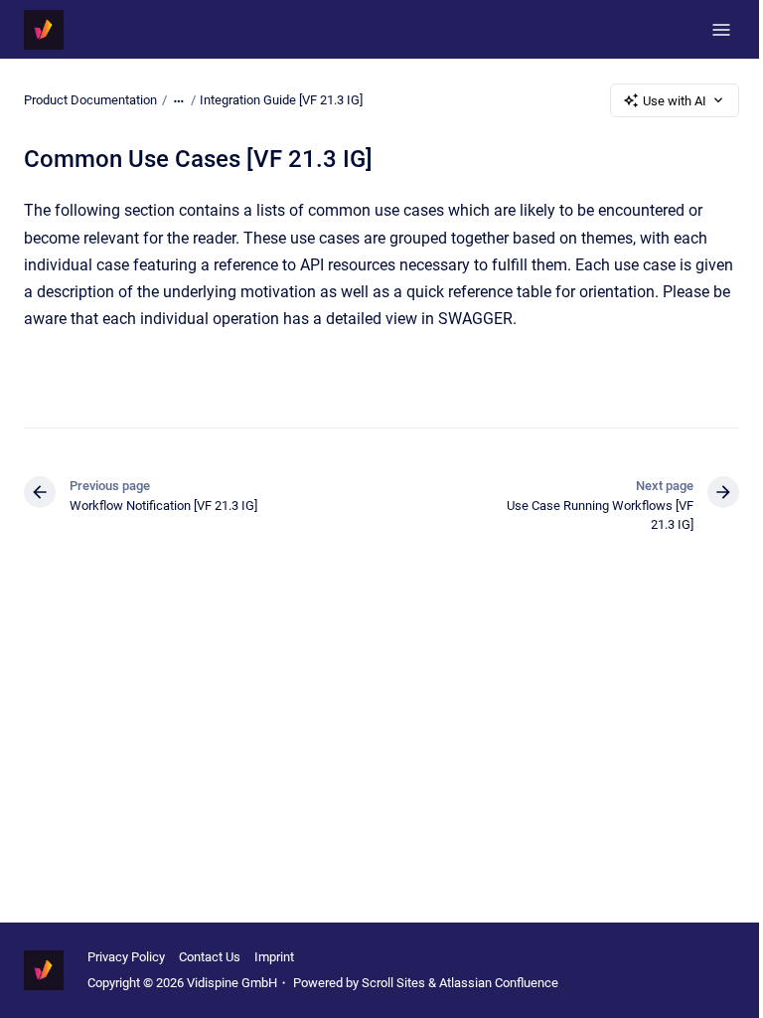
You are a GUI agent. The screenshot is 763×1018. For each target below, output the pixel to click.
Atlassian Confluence (498, 982)
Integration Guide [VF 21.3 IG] (281, 99)
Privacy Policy (126, 956)
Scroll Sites (393, 982)
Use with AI (674, 100)
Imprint (274, 956)
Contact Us (209, 956)
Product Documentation (90, 99)
